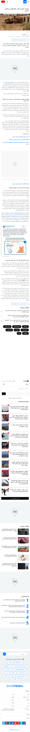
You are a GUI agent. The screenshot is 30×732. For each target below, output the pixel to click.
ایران (12, 676)
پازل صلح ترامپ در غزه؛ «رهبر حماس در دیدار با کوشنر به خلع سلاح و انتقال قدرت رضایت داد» (17, 321)
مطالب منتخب (24, 526)
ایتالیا (6, 676)
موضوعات (27, 691)
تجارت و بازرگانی (26, 697)
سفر (28, 703)
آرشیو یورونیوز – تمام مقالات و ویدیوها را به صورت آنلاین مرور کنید (7, 709)
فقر (19, 333)
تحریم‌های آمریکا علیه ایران (19, 669)
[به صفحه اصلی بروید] (25, 1)
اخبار (26, 5)
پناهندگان (25, 333)
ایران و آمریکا (21, 673)
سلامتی (15, 679)
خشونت (16, 330)
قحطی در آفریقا (17, 326)
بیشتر (28, 718)
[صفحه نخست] (28, 5)
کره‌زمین (12, 697)
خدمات (27, 714)
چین (7, 673)
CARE (23, 280)
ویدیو (28, 706)
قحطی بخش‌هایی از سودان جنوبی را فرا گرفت (19, 139)
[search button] (4, 654)
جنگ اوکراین (6, 666)
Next (28, 700)
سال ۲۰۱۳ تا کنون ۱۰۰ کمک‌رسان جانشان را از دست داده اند (15, 217)
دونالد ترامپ (8, 669)
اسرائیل (13, 673)
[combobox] (15, 654)
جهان (22, 5)
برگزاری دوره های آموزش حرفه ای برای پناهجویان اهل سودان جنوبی (16, 143)
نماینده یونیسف (17, 213)
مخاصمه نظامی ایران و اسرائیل (15, 663)
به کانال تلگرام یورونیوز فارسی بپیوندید (20, 184)
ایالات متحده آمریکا (21, 676)
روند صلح (25, 326)
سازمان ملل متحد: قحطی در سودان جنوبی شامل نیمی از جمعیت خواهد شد (17, 311)
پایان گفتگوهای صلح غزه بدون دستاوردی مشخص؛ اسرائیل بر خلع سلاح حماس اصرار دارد (18, 316)
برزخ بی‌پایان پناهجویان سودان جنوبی (20, 137)
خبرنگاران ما (27, 709)
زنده (3, 1)
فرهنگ (13, 703)
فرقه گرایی (9, 330)
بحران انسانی (24, 330)
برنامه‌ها (12, 706)
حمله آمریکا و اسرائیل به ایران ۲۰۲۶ (19, 666)
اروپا (28, 694)
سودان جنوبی (7, 82)
